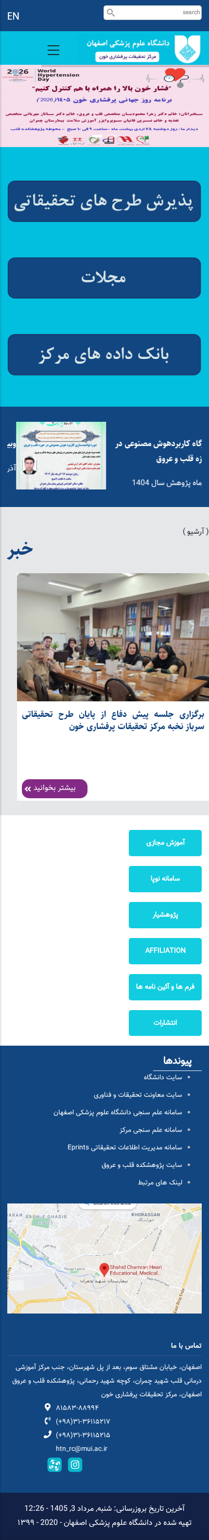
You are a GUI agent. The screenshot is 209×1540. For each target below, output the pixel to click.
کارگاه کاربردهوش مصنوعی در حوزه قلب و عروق (154, 451)
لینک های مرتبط (160, 1183)
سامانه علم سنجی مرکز (151, 1130)
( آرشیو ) (196, 532)
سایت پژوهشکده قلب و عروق (142, 1165)
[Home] (139, 49)
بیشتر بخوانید (55, 788)
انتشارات (165, 1023)
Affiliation (165, 951)
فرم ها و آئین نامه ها (165, 987)
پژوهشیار (165, 914)
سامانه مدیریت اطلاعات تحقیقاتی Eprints (125, 1148)
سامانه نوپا (165, 878)
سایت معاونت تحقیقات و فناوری (138, 1095)
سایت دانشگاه (163, 1077)
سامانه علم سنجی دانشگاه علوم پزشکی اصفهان (117, 1113)
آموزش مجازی (165, 842)
